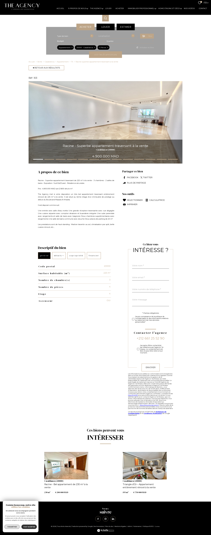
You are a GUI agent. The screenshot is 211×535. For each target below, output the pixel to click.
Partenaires (137, 526)
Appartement (63, 62)
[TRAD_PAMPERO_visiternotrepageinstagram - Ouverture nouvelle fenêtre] (105, 519)
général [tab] (44, 256)
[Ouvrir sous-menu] (87, 8)
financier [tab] (94, 256)
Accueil (60, 8)
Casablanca (49, 62)
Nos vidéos (189, 8)
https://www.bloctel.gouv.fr (149, 405)
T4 (72, 62)
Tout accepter (29, 527)
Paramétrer (12, 527)
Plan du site (109, 526)
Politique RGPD (148, 526)
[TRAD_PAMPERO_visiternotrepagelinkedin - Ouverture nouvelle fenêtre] (113, 519)
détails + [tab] (59, 256)
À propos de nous (77, 8)
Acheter (120, 8)
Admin (129, 526)
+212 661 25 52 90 (151, 338)
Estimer (125, 27)
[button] (38, 159)
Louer (108, 8)
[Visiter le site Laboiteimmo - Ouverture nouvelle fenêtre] (105, 531)
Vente (39, 62)
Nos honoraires (99, 526)
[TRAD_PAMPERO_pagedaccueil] (21, 11)
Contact (203, 8)
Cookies (157, 526)
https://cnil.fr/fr (133, 395)
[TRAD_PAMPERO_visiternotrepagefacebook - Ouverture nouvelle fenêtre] (98, 519)
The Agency (95, 8)
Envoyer (151, 367)
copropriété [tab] (76, 256)
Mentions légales (120, 526)
